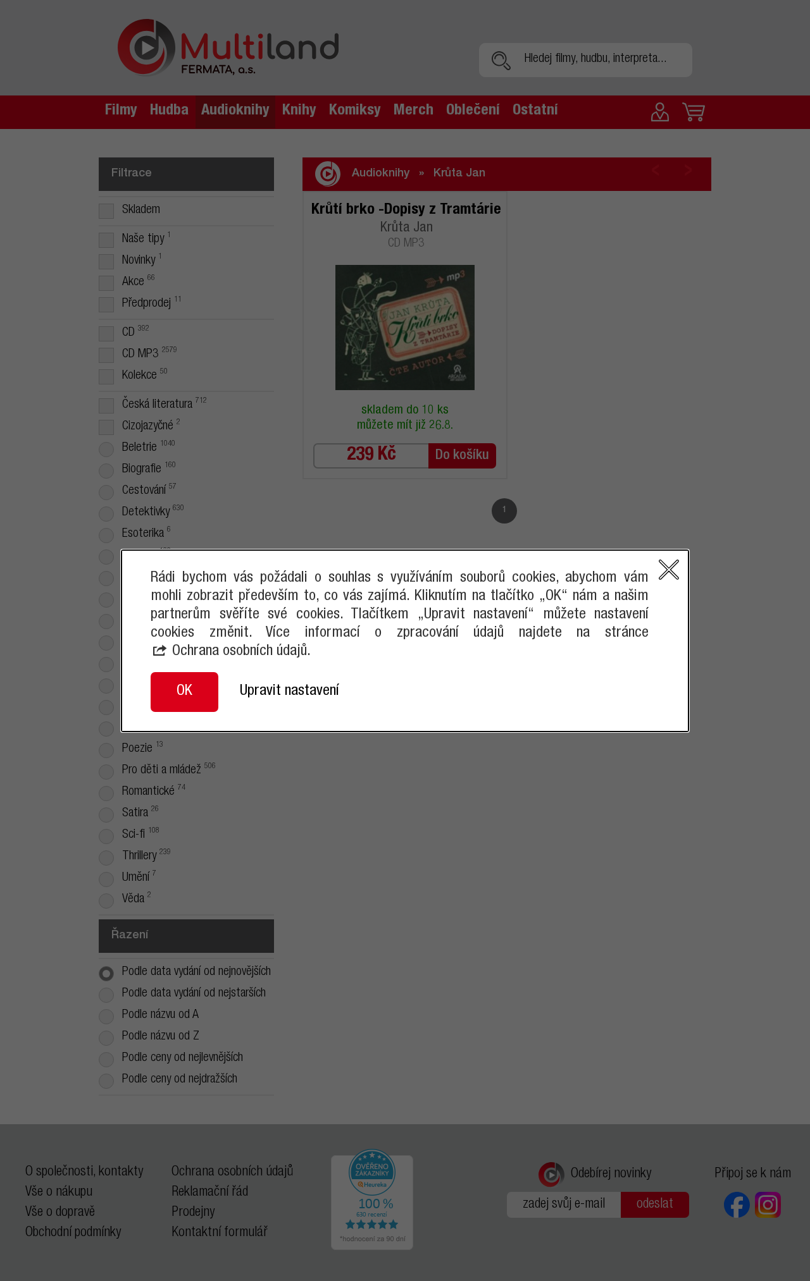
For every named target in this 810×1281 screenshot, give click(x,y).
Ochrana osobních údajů (239, 651)
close (669, 570)
